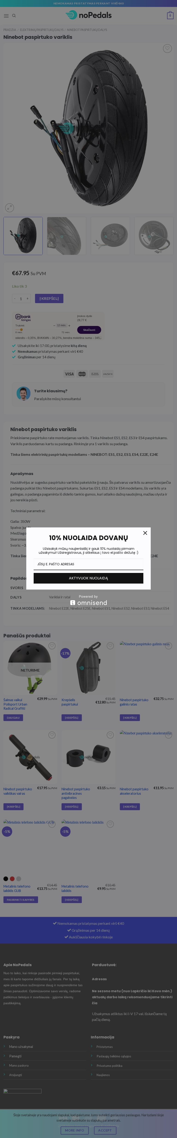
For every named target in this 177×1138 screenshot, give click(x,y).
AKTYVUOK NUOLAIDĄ (88, 578)
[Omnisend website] (88, 600)
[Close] (145, 533)
